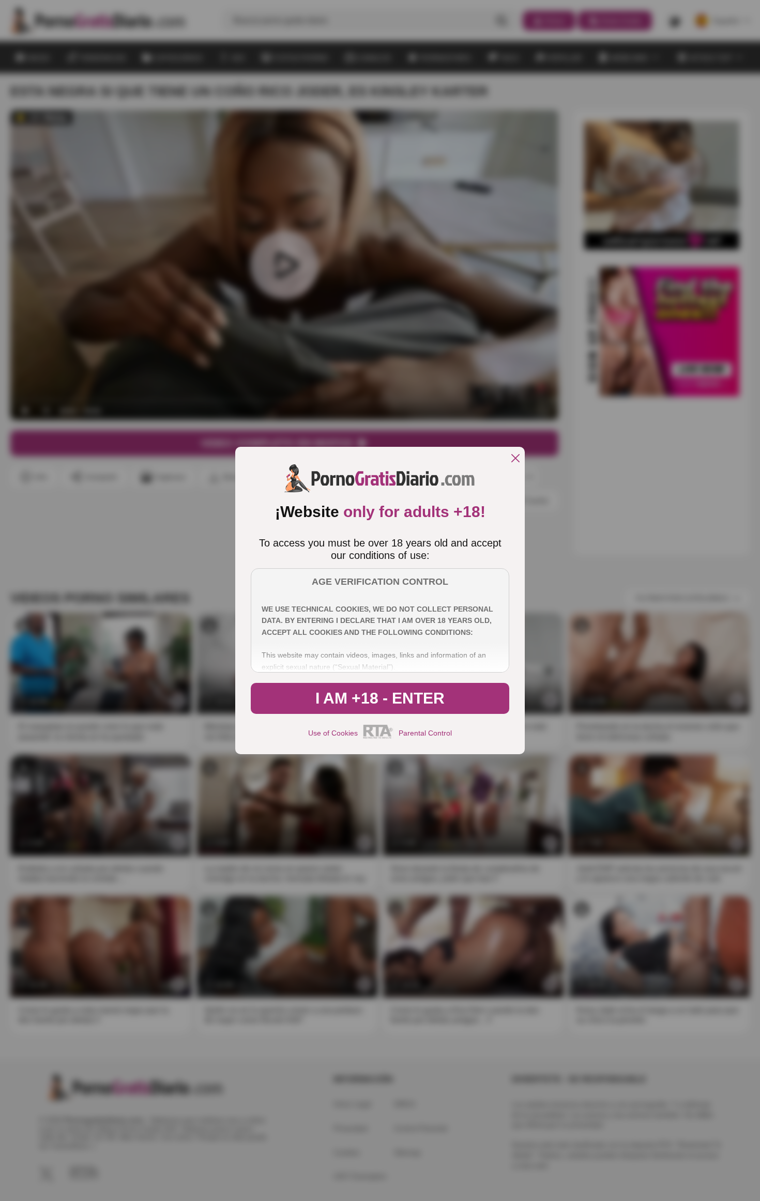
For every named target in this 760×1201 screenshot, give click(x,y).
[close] (515, 459)
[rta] (378, 737)
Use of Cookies (333, 733)
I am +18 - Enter (380, 698)
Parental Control (425, 733)
